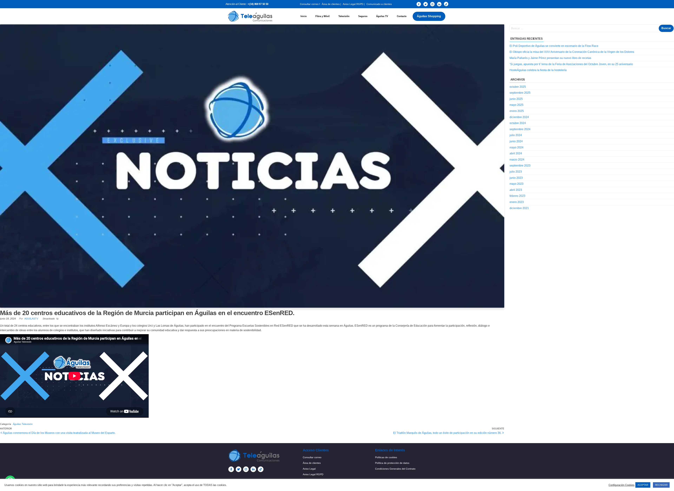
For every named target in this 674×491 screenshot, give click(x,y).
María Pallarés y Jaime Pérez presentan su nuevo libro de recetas (550, 57)
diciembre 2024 (519, 117)
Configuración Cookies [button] (622, 485)
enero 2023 (517, 202)
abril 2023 (516, 189)
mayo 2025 (516, 104)
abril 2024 (516, 153)
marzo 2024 (517, 159)
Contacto (402, 16)
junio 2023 (516, 177)
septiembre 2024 (520, 129)
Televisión (343, 16)
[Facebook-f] (231, 469)
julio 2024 (516, 135)
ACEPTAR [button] (642, 485)
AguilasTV (31, 318)
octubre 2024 (518, 123)
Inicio (303, 16)
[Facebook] (419, 4)
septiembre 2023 (520, 165)
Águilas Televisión (23, 424)
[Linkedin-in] (253, 469)
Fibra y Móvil (322, 16)
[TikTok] (446, 4)
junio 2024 (516, 141)
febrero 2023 (517, 195)
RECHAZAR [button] (661, 485)
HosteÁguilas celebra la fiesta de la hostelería (538, 70)
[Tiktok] (260, 469)
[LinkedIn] (439, 4)
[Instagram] (432, 4)
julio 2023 (516, 171)
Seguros (362, 16)
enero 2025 (517, 110)
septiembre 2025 (520, 92)
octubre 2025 (518, 86)
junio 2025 (516, 98)
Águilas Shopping (429, 16)
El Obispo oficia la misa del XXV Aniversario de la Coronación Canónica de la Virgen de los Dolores (572, 51)
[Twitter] (425, 4)
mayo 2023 (516, 183)
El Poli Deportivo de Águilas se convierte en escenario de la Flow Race (554, 45)
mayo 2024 (516, 147)
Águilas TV (382, 16)
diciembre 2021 (519, 208)
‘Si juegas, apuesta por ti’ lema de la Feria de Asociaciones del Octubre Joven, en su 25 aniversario (571, 64)
